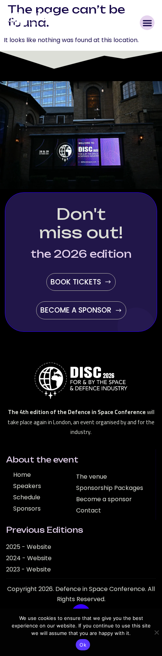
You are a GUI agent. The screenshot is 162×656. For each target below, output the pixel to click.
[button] (147, 22)
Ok (82, 645)
